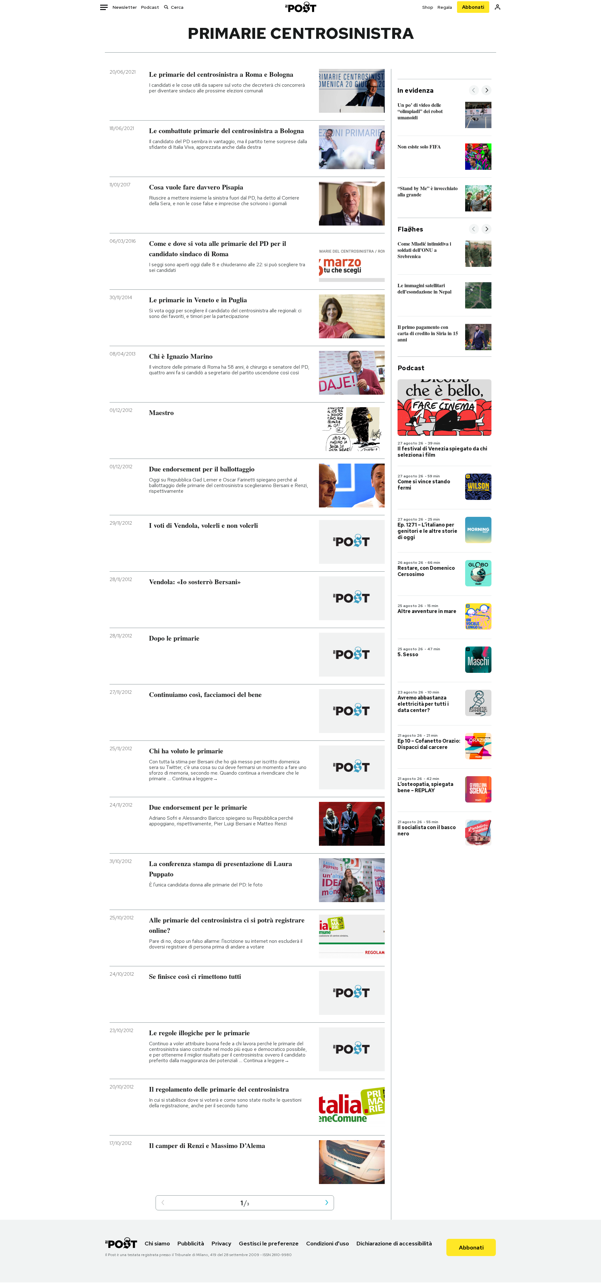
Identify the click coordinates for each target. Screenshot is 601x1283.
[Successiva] (486, 90)
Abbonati (473, 7)
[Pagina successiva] (326, 1203)
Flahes (410, 229)
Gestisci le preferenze (269, 1243)
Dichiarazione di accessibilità (394, 1243)
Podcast (150, 7)
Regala (445, 7)
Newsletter (125, 7)
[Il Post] (300, 7)
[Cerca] (166, 7)
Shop (427, 7)
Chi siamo (157, 1243)
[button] (162, 1203)
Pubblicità (190, 1243)
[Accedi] (497, 7)
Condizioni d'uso (327, 1243)
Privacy (221, 1243)
